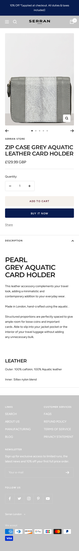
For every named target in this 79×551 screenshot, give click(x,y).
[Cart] (72, 22)
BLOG (9, 437)
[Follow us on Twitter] (19, 498)
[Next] (72, 130)
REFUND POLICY (55, 421)
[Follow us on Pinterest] (38, 498)
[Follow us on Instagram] (28, 498)
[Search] (15, 22)
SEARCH (11, 414)
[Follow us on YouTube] (47, 498)
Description (14, 240)
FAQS (48, 414)
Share (9, 225)
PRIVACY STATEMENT (58, 437)
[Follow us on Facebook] (10, 498)
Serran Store (15, 139)
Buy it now (39, 213)
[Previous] (7, 130)
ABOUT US (12, 421)
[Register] (67, 472)
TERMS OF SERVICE (57, 429)
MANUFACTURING (18, 429)
